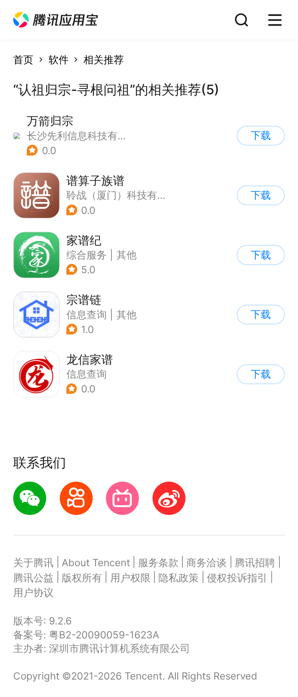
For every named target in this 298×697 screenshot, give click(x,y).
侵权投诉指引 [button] (237, 578)
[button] (55, 20)
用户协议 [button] (33, 592)
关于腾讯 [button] (33, 563)
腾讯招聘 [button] (255, 563)
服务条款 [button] (158, 563)
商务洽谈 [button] (206, 563)
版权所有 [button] (82, 578)
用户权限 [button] (130, 578)
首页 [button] (23, 60)
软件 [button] (59, 60)
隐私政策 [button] (178, 578)
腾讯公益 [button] (33, 578)
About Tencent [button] (96, 563)
